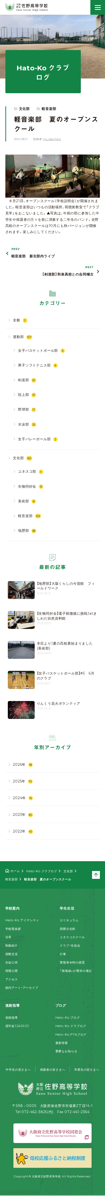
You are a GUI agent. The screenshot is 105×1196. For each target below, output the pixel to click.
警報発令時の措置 (72, 962)
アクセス (11, 979)
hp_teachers (52, 139)
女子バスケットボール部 (40, 350)
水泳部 (26, 424)
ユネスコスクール (72, 937)
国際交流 (11, 954)
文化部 (24, 108)
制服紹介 (11, 945)
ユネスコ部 (30, 471)
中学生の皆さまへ (18, 1069)
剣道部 (26, 379)
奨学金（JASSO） (17, 1026)
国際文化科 (67, 928)
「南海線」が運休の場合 (76, 970)
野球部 (26, 409)
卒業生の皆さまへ (86, 1069)
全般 (19, 319)
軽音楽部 (49, 108)
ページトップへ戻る (99, 874)
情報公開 (11, 970)
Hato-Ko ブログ (67, 1017)
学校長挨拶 (13, 928)
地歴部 (26, 530)
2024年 (22, 797)
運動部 (22, 336)
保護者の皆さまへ (52, 1069)
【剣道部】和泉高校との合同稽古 (68, 271)
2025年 (22, 781)
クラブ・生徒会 (70, 945)
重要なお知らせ (66, 1051)
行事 (63, 954)
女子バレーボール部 (37, 438)
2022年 (22, 831)
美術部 (26, 500)
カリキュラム (69, 920)
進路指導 (11, 1017)
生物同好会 (30, 486)
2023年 (22, 814)
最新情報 (61, 1042)
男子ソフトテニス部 (37, 365)
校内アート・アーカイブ (21, 987)
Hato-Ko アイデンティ (22, 920)
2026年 (22, 764)
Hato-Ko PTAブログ (71, 1034)
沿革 (8, 937)
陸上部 (26, 394)
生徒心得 (11, 962)
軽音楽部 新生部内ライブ (33, 253)
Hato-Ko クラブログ (70, 1026)
